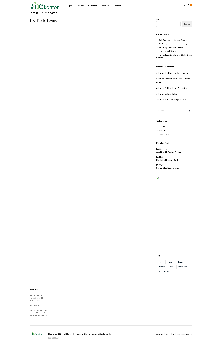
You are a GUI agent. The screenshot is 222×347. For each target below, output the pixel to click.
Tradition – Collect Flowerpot (177, 72)
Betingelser (170, 334)
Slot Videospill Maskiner (168, 51)
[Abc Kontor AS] (45, 5)
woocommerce (164, 271)
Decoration (163, 126)
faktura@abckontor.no (39, 313)
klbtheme (162, 266)
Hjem (70, 5)
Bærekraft (93, 5)
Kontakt (117, 5)
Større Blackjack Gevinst (168, 168)
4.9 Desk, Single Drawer (175, 99)
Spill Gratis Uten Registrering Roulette (173, 40)
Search (159, 19)
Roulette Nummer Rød (167, 160)
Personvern (159, 334)
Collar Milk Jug (171, 93)
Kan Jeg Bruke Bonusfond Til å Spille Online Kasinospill (174, 56)
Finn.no (105, 5)
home (180, 262)
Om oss (80, 5)
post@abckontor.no (38, 310)
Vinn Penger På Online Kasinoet (171, 47)
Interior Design (164, 134)
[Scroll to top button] (216, 341)
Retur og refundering (184, 334)
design (161, 262)
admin (158, 72)
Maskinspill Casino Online (168, 152)
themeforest (183, 266)
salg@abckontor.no (38, 315)
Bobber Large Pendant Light (177, 88)
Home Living (164, 130)
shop (172, 266)
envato (170, 262)
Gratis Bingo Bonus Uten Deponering (173, 43)
